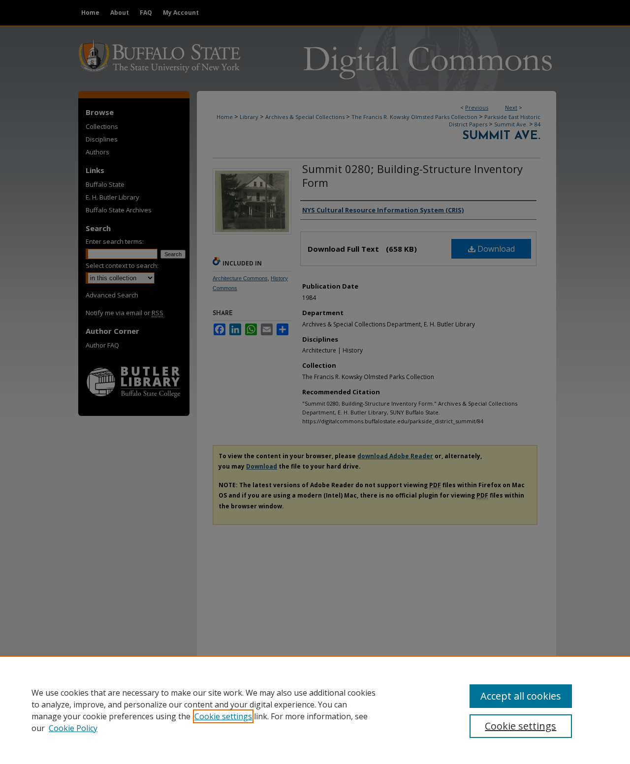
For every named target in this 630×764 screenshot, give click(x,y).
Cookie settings (223, 716)
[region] (315, 710)
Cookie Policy (73, 728)
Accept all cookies (520, 696)
